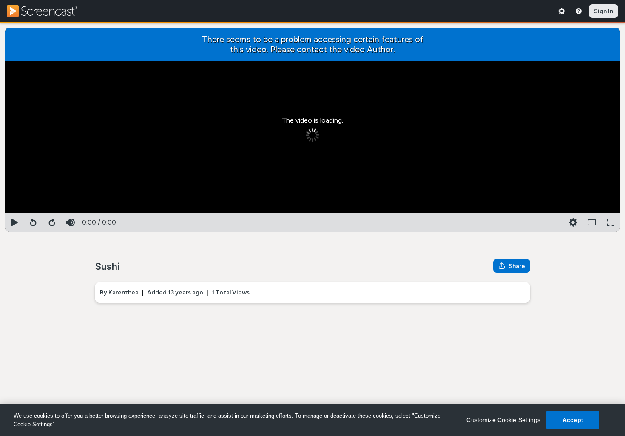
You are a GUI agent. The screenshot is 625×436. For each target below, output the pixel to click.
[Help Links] (578, 11)
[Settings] (561, 11)
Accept (572, 419)
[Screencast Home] (47, 11)
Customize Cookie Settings (503, 419)
